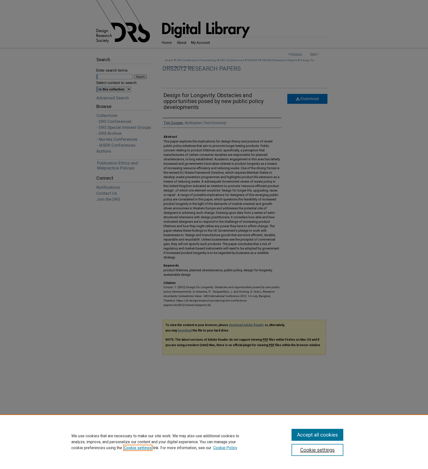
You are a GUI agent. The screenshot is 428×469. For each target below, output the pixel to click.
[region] (214, 441)
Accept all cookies (317, 435)
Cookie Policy (225, 447)
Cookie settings (138, 447)
